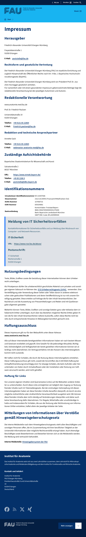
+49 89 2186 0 (19, 178)
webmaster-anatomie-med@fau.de (28, 147)
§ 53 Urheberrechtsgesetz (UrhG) (52, 289)
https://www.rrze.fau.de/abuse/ (27, 243)
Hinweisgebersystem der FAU (35, 441)
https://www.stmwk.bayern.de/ (27, 174)
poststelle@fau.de (20, 58)
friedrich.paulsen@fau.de (24, 126)
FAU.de (56, 2)
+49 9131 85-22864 (21, 122)
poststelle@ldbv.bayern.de (25, 181)
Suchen (76, 2)
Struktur (66, 2)
